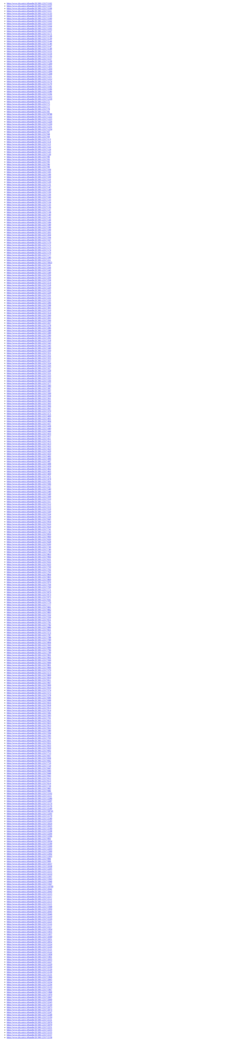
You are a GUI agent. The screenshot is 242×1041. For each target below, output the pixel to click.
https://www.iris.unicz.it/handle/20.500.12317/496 (29, 459)
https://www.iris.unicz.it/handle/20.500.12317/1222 (29, 116)
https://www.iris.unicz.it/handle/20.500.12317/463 (29, 471)
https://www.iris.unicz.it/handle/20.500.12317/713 (29, 753)
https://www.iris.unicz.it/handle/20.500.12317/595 (29, 735)
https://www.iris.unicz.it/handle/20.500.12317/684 (29, 662)
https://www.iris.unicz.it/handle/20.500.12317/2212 (29, 871)
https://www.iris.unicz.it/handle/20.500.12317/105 (29, 172)
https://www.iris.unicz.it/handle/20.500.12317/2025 (29, 826)
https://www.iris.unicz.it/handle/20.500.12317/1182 (29, 86)
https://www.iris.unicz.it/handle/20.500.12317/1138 (29, 36)
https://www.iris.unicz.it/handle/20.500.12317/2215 (29, 894)
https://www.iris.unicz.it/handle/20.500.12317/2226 (29, 947)
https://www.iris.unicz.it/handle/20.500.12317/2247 (29, 1012)
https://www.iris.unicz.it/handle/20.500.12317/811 (29, 680)
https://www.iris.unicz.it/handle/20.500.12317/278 (29, 325)
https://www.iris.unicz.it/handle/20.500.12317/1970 (29, 994)
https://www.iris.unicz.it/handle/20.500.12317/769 (29, 587)
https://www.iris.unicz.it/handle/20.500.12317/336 (29, 381)
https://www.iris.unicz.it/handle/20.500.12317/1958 (29, 954)
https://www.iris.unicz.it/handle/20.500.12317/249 (29, 272)
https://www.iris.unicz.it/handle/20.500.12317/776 (29, 602)
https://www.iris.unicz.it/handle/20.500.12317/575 (29, 693)
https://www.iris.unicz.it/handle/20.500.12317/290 (29, 335)
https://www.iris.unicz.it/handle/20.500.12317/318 (29, 340)
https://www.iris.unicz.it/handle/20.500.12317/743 (29, 532)
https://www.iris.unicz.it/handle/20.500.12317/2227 (29, 962)
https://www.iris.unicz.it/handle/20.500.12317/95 (28, 162)
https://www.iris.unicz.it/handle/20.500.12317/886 (29, 627)
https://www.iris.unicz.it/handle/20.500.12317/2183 (29, 821)
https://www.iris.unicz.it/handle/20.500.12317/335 (29, 378)
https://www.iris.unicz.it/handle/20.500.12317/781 (29, 622)
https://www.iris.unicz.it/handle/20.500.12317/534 (29, 516)
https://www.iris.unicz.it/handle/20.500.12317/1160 (29, 18)
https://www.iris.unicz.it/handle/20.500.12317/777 (29, 605)
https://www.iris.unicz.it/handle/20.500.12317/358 (29, 396)
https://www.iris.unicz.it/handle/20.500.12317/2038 (29, 866)
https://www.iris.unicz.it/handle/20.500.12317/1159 (29, 16)
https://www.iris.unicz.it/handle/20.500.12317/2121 (29, 949)
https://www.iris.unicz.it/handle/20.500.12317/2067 (29, 997)
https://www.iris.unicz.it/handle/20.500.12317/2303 (29, 856)
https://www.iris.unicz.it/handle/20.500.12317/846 (29, 771)
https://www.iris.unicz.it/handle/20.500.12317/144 (29, 220)
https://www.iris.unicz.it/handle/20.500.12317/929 (29, 748)
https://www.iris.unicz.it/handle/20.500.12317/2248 (29, 1015)
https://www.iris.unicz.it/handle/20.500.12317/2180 (29, 818)
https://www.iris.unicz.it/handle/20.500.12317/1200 (29, 64)
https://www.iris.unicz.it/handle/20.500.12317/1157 (29, 59)
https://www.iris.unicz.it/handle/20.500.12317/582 (29, 713)
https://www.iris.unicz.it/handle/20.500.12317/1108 (29, 8)
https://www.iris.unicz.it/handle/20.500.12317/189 (29, 225)
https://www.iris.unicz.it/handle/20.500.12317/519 (29, 509)
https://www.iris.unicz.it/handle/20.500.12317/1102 (29, 3)
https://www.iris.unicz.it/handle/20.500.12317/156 (29, 194)
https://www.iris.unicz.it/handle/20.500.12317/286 (29, 328)
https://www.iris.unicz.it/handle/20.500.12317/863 (29, 554)
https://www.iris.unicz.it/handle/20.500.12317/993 (29, 838)
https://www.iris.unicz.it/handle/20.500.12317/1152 (29, 51)
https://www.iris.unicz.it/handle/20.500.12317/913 (29, 708)
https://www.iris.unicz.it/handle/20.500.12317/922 (29, 728)
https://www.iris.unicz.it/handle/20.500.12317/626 (29, 539)
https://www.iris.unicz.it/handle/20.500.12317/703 (29, 738)
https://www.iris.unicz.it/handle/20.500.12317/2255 (29, 1030)
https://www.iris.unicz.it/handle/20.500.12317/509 (29, 496)
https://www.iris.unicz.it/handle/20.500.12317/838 (29, 758)
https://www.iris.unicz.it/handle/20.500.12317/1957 (29, 934)
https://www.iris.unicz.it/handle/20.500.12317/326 (29, 366)
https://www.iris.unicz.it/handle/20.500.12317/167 (29, 240)
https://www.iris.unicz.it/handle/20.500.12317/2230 (29, 967)
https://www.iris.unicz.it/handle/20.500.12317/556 (29, 617)
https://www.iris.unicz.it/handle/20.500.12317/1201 (29, 66)
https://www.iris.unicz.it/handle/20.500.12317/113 (29, 139)
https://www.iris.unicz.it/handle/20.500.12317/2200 (29, 846)
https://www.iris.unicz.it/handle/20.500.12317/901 (29, 655)
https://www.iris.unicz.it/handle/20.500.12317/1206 (29, 71)
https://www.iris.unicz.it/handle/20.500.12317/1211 (29, 76)
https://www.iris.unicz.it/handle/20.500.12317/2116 (29, 924)
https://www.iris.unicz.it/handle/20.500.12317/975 (29, 597)
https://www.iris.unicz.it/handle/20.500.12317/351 (29, 353)
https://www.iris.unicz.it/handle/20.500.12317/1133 (29, 13)
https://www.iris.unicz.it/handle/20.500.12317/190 (29, 227)
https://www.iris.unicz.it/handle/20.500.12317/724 (29, 766)
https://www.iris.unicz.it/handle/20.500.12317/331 (29, 373)
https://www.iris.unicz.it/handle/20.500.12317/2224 (29, 944)
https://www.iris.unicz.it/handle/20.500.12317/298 (29, 305)
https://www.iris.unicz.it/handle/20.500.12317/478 (29, 479)
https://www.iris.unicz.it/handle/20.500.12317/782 (29, 625)
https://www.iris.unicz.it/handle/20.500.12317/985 (29, 788)
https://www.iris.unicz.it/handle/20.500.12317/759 (29, 567)
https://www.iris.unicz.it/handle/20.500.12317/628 (29, 542)
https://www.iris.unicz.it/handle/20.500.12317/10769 (30, 886)
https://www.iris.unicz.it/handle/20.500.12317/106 (29, 174)
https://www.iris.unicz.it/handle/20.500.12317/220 (29, 288)
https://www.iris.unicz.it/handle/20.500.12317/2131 (29, 974)
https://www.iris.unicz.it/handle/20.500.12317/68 (28, 134)
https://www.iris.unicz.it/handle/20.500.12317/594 (29, 733)
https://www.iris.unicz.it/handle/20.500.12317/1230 (29, 124)
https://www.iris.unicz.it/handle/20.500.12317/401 (29, 418)
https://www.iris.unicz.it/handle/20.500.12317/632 (29, 562)
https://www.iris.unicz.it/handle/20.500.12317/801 (29, 665)
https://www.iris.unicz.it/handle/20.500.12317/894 (29, 642)
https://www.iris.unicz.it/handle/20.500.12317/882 (29, 610)
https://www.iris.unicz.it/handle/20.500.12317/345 (29, 345)
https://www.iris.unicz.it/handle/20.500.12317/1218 (29, 99)
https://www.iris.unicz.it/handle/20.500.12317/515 (29, 506)
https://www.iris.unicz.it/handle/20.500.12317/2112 (29, 899)
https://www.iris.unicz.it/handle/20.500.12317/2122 (29, 952)
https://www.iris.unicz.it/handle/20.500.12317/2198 (29, 831)
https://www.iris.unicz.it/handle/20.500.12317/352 (29, 355)
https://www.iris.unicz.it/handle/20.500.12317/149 (29, 189)
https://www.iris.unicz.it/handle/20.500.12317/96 (28, 164)
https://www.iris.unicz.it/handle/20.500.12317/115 (29, 144)
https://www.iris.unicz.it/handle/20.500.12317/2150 (29, 1017)
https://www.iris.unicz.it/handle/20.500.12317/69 (28, 137)
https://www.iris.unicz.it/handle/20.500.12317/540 (29, 489)
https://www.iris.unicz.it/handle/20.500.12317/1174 (29, 81)
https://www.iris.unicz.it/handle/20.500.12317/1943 (29, 879)
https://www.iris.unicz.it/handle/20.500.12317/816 (29, 703)
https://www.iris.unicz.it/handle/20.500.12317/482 (29, 456)
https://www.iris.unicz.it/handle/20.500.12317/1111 (29, 11)
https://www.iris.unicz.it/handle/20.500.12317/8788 (29, 114)
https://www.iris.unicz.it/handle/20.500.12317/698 (29, 700)
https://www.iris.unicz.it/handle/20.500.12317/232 (29, 298)
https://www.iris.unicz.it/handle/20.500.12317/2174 (29, 803)
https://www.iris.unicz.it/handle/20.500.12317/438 (29, 426)
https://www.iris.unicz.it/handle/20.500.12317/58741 (30, 811)
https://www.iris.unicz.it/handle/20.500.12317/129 (29, 182)
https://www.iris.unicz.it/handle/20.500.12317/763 (29, 572)
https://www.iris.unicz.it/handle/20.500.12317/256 (29, 277)
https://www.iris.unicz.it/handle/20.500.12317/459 (29, 466)
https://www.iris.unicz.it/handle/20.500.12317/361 (29, 398)
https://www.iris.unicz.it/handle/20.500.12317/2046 (29, 914)
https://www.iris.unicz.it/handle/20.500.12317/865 (29, 577)
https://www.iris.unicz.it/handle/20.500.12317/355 (29, 358)
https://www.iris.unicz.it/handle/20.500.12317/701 (29, 718)
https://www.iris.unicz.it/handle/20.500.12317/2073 (29, 1007)
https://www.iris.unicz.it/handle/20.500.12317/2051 (29, 939)
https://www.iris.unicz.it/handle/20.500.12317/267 (29, 323)
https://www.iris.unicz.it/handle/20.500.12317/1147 (29, 46)
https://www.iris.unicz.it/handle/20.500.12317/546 (29, 491)
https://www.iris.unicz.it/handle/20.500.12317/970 (29, 582)
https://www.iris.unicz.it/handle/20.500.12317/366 (29, 406)
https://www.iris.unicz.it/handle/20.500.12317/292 (29, 338)
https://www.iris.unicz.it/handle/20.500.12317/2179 (29, 816)
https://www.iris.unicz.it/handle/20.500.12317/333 (29, 376)
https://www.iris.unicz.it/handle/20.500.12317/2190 (29, 828)
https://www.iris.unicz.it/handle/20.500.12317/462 (29, 469)
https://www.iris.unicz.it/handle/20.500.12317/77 (28, 106)
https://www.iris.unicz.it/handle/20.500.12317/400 (29, 416)
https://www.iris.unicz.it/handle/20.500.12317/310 (29, 310)
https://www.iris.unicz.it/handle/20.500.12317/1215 (29, 96)
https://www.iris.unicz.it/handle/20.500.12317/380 (29, 386)
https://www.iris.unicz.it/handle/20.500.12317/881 (29, 607)
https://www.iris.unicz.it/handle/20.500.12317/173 (29, 247)
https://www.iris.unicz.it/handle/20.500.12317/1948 (29, 906)
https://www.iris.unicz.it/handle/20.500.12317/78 (28, 109)
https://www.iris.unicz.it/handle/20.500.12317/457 (29, 436)
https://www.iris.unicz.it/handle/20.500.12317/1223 (29, 119)
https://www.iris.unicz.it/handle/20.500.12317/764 (29, 584)
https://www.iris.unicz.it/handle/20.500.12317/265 (29, 318)
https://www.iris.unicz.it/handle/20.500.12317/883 (29, 612)
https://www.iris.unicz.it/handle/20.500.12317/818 (29, 705)
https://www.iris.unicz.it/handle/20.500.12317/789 (29, 640)
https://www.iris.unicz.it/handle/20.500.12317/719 (29, 763)
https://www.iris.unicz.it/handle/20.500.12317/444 (29, 431)
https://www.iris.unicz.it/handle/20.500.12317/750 (29, 552)
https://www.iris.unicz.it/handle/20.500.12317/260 (29, 315)
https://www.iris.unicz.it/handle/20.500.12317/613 (29, 781)
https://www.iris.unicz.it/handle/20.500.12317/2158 (29, 1037)
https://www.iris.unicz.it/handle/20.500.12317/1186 (29, 91)
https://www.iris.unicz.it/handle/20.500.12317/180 (29, 257)
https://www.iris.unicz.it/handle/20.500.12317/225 (29, 290)
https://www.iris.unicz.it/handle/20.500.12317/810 (29, 677)
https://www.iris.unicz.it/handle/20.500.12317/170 (29, 242)
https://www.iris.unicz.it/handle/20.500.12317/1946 (29, 881)
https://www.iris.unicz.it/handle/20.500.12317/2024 (29, 823)
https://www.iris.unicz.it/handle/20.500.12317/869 (29, 579)
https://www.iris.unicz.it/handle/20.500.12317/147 (29, 187)
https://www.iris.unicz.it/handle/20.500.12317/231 (29, 295)
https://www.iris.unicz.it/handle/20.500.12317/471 (29, 476)
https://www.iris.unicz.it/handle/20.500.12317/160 (29, 197)
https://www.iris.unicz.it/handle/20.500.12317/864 (29, 574)
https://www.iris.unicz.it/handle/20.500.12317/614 (29, 783)
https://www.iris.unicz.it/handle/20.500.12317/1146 (29, 43)
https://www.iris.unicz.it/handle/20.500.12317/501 (29, 481)
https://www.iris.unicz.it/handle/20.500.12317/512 (29, 504)
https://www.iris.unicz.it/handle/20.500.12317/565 (29, 645)
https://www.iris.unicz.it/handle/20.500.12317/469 (29, 474)
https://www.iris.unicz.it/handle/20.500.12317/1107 (29, 6)
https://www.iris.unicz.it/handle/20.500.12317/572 (29, 632)
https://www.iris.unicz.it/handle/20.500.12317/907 (29, 683)
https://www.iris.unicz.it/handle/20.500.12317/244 (29, 267)
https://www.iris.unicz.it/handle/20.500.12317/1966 (29, 977)
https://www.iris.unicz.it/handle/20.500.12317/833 (29, 745)
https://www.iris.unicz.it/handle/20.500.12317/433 (29, 454)
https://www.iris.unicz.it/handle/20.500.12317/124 (29, 149)
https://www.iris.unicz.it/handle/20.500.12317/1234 (29, 129)
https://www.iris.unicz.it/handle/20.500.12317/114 (29, 142)
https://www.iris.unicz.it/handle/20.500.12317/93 (28, 159)
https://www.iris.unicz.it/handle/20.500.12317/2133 (29, 987)
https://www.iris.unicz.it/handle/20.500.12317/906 (29, 667)
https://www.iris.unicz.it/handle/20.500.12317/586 (29, 730)
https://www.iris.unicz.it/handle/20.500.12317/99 (28, 167)
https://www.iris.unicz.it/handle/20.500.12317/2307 (29, 876)
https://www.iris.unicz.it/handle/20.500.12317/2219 (29, 916)
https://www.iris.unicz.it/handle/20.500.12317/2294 (29, 833)
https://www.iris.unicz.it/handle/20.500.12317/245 (29, 270)
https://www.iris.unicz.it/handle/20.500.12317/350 (29, 350)
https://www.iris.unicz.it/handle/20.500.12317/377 (29, 383)
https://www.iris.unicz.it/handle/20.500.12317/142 (29, 217)
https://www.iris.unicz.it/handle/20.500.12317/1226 (29, 121)
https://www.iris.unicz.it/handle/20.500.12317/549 (29, 494)
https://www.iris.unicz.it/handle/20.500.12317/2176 (29, 806)
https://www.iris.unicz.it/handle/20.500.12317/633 (29, 564)
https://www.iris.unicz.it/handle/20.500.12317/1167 (29, 31)
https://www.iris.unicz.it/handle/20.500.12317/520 (29, 511)
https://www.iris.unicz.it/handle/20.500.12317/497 (29, 461)
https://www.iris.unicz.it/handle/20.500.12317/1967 (29, 989)
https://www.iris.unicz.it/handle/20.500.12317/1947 (29, 884)
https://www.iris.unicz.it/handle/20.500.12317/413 (29, 444)
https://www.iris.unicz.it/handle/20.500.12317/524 (29, 514)
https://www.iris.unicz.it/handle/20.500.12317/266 (29, 320)
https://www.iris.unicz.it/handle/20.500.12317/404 (29, 421)
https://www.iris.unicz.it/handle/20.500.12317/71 (28, 101)
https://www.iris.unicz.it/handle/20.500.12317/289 (29, 333)
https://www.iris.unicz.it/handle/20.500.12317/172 (29, 245)
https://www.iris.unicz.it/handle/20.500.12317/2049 (29, 937)
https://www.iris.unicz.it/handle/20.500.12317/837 (29, 755)
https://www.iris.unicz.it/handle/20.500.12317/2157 (29, 1035)
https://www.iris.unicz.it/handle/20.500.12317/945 (29, 519)
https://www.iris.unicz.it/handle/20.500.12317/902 (29, 657)
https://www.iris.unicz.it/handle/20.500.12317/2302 (29, 854)
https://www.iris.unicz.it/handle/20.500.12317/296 (29, 303)
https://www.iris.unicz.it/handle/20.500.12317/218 (29, 285)
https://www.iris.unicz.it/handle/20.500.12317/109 (29, 177)
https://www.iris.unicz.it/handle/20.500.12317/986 (29, 791)
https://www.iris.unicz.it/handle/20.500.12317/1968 (29, 992)
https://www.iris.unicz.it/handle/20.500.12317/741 (29, 529)
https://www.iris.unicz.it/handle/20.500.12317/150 (29, 192)
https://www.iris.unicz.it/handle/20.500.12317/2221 (29, 922)
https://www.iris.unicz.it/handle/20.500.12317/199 (29, 230)
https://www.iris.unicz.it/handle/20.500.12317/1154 (29, 54)
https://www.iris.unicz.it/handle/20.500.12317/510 (29, 499)
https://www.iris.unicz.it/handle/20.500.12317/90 (28, 157)
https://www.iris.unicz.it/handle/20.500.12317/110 (29, 179)
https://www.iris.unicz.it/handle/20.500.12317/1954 (29, 929)
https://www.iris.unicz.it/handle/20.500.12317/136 (29, 207)
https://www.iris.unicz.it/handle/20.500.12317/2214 (29, 874)
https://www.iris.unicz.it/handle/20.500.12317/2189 (29, 808)
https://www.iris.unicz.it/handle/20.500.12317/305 (29, 308)
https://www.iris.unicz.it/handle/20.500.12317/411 (29, 438)
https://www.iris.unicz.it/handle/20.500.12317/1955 (29, 932)
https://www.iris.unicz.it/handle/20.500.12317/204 (29, 235)
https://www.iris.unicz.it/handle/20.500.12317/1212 (29, 79)
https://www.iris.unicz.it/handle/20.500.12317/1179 (29, 84)
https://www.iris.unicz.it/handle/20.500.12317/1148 (29, 49)
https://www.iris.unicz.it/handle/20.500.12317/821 (29, 720)
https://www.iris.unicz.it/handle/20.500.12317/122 (29, 147)
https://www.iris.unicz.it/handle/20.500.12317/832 (29, 743)
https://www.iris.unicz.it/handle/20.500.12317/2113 (29, 901)
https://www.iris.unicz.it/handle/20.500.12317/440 (29, 428)
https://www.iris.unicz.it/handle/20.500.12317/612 (29, 778)
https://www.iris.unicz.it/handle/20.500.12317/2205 (29, 869)
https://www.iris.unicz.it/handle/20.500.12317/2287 (29, 801)
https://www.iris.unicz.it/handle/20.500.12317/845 (29, 768)
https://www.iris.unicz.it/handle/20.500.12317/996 (29, 859)
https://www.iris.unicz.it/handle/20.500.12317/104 (29, 169)
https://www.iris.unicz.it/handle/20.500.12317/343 (29, 343)
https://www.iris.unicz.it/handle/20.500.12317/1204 (29, 69)
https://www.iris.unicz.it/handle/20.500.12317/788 (29, 637)
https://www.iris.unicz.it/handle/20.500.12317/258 (29, 280)
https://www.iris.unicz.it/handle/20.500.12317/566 (29, 660)
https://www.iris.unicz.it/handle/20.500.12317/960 (29, 537)
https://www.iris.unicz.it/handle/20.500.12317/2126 (29, 969)
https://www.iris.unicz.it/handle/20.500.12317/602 (29, 750)
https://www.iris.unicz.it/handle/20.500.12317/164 (29, 237)
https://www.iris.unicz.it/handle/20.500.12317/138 (29, 212)
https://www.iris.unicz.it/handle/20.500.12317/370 (29, 411)
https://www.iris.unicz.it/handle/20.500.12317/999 (29, 861)
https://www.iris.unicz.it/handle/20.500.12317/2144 (29, 1005)
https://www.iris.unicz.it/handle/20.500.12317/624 (29, 527)
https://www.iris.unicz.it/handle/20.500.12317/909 (29, 685)
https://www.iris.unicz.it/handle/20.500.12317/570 (29, 670)
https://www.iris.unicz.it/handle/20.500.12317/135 (29, 205)
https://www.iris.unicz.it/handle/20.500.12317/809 (29, 675)
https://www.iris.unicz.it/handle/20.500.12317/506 (29, 484)
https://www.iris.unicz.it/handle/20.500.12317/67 (28, 132)
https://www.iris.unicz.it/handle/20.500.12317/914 (29, 710)
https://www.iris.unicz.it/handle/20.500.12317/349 (29, 348)
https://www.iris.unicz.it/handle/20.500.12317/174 (29, 250)
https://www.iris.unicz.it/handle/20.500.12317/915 (29, 725)
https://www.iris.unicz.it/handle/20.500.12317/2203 (29, 849)
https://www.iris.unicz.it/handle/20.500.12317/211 (29, 260)
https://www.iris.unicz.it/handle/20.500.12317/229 (29, 293)
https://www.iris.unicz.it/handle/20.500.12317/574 (29, 690)
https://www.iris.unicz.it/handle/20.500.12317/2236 (29, 984)
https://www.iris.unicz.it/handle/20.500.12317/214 (29, 282)
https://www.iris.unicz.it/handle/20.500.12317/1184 (29, 89)
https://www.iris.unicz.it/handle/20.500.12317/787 (29, 635)
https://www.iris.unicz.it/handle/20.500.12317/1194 (29, 94)
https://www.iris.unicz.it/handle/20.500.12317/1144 (29, 41)
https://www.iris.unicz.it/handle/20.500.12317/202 (29, 232)
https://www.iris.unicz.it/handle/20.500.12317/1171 (29, 33)
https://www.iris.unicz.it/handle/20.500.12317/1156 (29, 56)
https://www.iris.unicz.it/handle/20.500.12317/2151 (29, 1020)
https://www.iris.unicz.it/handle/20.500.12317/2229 (29, 964)
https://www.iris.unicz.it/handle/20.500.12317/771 (29, 589)
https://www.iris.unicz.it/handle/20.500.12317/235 (29, 300)
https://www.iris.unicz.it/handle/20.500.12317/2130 (29, 972)
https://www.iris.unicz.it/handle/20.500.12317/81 (28, 111)
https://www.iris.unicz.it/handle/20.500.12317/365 (29, 403)
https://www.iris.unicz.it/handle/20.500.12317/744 (29, 547)
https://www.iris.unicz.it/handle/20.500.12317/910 (29, 688)
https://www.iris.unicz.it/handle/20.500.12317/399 (29, 393)
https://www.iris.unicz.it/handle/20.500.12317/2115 (29, 904)
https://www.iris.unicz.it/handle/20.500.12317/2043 (29, 891)
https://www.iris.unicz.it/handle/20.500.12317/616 (29, 524)
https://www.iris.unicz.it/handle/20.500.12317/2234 (29, 982)
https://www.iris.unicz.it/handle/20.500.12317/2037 (29, 864)
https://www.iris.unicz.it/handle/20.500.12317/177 (29, 255)
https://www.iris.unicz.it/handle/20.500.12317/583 (29, 715)
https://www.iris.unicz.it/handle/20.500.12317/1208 (29, 74)
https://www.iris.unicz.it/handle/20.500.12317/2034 (29, 841)
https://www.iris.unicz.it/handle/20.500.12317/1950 (29, 909)
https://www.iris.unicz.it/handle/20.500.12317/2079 (29, 1025)
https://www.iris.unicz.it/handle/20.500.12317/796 (29, 650)
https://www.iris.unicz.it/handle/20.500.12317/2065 (29, 979)
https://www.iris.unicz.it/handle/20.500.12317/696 (29, 698)
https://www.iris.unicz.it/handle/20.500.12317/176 (29, 252)
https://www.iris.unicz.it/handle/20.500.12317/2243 (29, 1002)
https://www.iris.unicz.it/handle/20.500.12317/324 (29, 363)
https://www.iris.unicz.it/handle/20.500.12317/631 (29, 559)
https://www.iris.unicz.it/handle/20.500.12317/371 (29, 413)
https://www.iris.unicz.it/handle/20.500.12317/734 (29, 786)
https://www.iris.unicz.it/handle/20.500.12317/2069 (29, 1000)
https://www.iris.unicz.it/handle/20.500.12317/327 (29, 368)
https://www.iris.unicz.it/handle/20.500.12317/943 (29, 776)
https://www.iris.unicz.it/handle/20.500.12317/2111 (29, 796)
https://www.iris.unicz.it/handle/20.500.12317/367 (29, 408)
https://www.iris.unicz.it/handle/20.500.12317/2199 (29, 844)
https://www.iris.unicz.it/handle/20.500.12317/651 (29, 620)
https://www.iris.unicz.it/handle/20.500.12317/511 (29, 501)
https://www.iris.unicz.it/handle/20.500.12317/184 (29, 222)
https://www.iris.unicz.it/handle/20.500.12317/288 (29, 330)
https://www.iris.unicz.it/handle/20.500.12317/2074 (29, 1010)
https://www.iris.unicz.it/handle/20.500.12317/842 (29, 761)
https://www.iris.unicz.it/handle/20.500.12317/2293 (29, 813)
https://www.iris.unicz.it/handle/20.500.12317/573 (29, 672)
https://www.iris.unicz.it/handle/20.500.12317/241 (29, 265)
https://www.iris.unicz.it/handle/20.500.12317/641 (29, 599)
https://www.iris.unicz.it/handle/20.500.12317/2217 (29, 896)
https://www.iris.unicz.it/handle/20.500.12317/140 (29, 215)
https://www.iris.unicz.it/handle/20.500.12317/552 (29, 615)
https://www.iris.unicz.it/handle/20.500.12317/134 (29, 202)
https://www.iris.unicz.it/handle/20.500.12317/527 (29, 486)
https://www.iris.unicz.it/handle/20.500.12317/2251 (29, 1027)
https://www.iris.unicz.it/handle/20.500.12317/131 (29, 184)
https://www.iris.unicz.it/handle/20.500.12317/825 (29, 723)
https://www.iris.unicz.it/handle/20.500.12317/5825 (29, 262)
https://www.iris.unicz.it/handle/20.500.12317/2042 (29, 889)
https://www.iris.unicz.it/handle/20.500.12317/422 (29, 446)
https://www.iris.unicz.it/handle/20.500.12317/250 (29, 275)
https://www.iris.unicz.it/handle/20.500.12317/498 (29, 464)
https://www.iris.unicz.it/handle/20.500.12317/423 (29, 449)
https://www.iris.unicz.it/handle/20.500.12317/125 (29, 152)
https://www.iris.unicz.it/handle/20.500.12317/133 (29, 199)
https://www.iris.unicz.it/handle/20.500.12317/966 (29, 557)
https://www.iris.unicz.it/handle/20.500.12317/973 (29, 594)
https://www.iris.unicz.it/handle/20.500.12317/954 (29, 521)
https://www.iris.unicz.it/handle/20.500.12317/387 (29, 388)
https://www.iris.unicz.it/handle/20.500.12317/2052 (29, 942)
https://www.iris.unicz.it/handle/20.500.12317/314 (29, 313)
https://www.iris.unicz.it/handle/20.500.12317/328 (29, 371)
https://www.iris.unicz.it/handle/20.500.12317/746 (29, 549)
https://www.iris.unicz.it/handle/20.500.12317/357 (29, 360)
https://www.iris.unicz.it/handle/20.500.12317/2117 (29, 927)
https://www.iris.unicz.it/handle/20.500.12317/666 (29, 647)
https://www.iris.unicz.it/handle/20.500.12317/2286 (29, 798)
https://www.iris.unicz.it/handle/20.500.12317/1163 (29, 23)
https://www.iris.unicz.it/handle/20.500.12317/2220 (29, 919)
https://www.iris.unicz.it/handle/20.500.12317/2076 (29, 1022)
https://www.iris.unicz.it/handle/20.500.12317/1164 (29, 26)
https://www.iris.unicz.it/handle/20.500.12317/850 (29, 534)
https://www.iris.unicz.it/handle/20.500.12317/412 (29, 441)
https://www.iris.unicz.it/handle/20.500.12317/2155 (29, 1032)
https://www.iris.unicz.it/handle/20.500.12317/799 (29, 652)
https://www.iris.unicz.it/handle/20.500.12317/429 (29, 451)
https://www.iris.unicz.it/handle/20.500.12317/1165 (29, 28)
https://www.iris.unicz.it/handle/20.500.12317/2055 (29, 959)
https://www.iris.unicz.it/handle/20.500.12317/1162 (29, 21)
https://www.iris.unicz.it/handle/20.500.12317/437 (29, 423)
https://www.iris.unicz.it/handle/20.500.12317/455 (29, 433)
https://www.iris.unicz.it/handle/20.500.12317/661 (29, 630)
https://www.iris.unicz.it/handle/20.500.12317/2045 (29, 911)
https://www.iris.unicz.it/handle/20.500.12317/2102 (29, 793)
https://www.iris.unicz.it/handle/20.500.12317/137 (29, 210)
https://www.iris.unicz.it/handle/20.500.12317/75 (28, 104)
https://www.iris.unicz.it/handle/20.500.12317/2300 (29, 851)
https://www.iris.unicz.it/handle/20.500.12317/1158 (29, 61)
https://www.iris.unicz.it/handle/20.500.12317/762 (29, 569)
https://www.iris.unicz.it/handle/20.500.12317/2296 (29, 836)
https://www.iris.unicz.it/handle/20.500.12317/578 (29, 695)
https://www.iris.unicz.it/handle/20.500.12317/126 (29, 154)
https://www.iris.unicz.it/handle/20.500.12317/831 (29, 740)
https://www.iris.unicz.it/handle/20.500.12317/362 (29, 401)
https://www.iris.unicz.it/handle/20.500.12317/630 (29, 544)
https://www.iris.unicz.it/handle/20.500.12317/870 (29, 592)
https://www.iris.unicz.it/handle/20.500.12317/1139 (29, 38)
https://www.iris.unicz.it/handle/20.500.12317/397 (29, 391)
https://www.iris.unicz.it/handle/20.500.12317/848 (29, 773)
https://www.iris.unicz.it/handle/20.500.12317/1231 (29, 127)
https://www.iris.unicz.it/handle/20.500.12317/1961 (29, 957)
